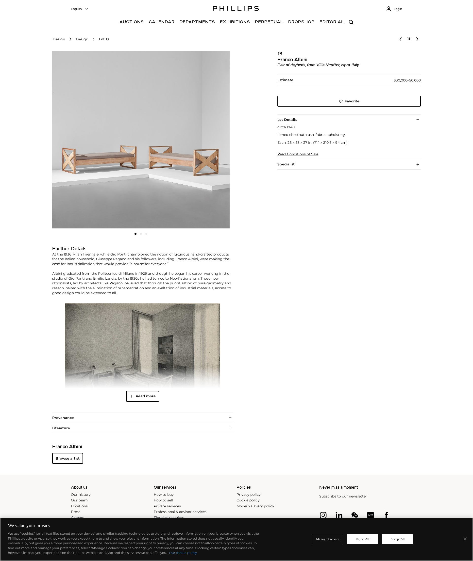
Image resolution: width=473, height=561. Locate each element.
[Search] (351, 22)
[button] (139, 139)
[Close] (465, 538)
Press (75, 512)
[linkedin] (339, 515)
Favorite (352, 101)
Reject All (362, 539)
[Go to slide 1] (135, 234)
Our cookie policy (183, 553)
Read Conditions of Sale (297, 154)
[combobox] (79, 9)
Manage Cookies (327, 539)
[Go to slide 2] (141, 234)
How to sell (163, 500)
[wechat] (355, 515)
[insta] (323, 515)
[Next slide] (200, 140)
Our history (81, 494)
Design (59, 39)
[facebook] (386, 515)
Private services (167, 506)
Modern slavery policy (255, 506)
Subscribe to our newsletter (343, 496)
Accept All (397, 539)
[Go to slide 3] (146, 234)
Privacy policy (248, 494)
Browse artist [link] (68, 458)
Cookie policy (248, 500)
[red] (370, 515)
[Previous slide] (81, 140)
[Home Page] (236, 9)
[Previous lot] (400, 39)
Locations (79, 506)
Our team (79, 500)
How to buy (164, 494)
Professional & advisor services (180, 512)
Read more (146, 396)
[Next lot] (417, 39)
